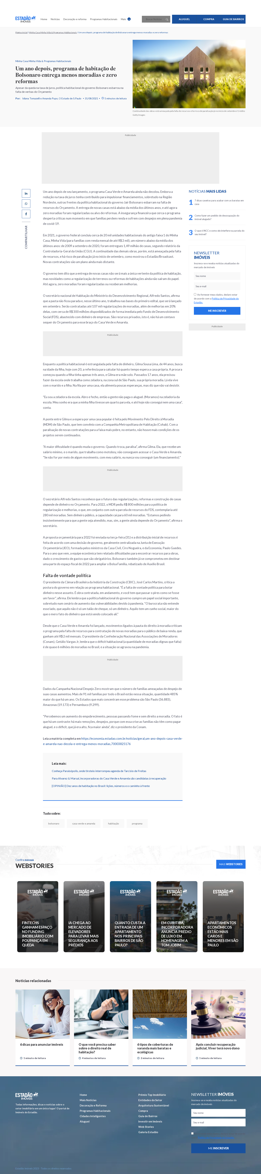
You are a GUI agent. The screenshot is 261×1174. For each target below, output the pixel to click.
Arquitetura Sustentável (153, 1105)
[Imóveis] (26, 1096)
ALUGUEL (184, 19)
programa (137, 823)
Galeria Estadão (148, 1132)
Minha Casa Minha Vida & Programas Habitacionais (53, 32)
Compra (143, 1110)
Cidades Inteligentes (93, 1116)
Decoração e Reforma (93, 1105)
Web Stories (146, 1126)
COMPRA (208, 19)
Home (44, 19)
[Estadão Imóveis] (25, 19)
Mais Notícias (88, 1100)
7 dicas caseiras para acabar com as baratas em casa (219, 202)
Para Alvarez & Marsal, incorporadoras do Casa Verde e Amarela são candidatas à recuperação (109, 778)
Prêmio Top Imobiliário (152, 1094)
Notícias (55, 19)
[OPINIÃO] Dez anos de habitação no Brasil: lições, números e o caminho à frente (101, 785)
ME (218, 1148)
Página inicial (21, 32)
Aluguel (84, 1121)
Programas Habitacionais (103, 19)
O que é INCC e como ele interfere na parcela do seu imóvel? (219, 232)
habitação (113, 823)
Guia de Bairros (147, 1116)
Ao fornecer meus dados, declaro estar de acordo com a (216, 298)
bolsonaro (53, 823)
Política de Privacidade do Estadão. (216, 1137)
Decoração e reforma (74, 19)
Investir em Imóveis (150, 1121)
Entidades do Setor (150, 1100)
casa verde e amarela (83, 823)
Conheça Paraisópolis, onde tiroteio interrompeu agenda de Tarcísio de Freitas (99, 771)
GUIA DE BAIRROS (233, 19)
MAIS (231, 864)
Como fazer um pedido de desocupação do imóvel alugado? (217, 217)
